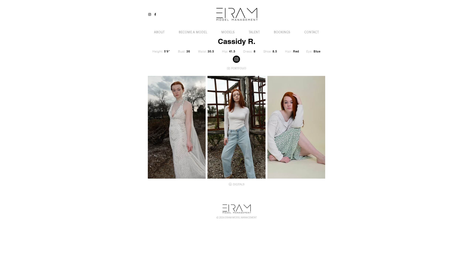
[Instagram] (150, 14)
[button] (316, 10)
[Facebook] (155, 14)
